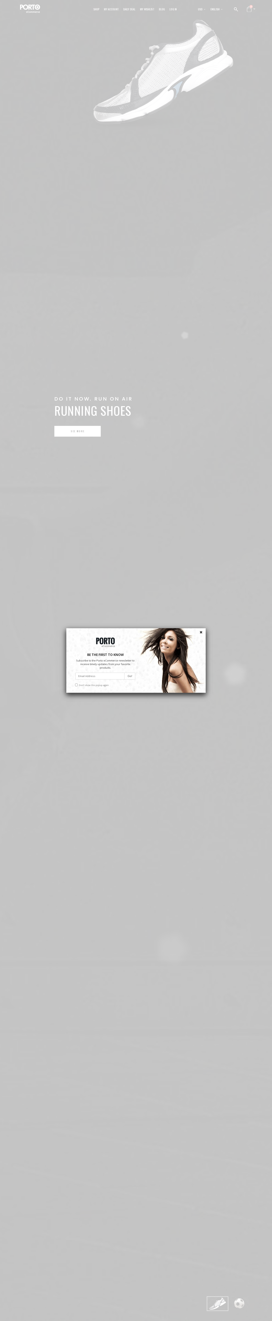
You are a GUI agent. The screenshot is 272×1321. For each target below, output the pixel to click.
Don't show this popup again (94, 685)
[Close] (202, 632)
